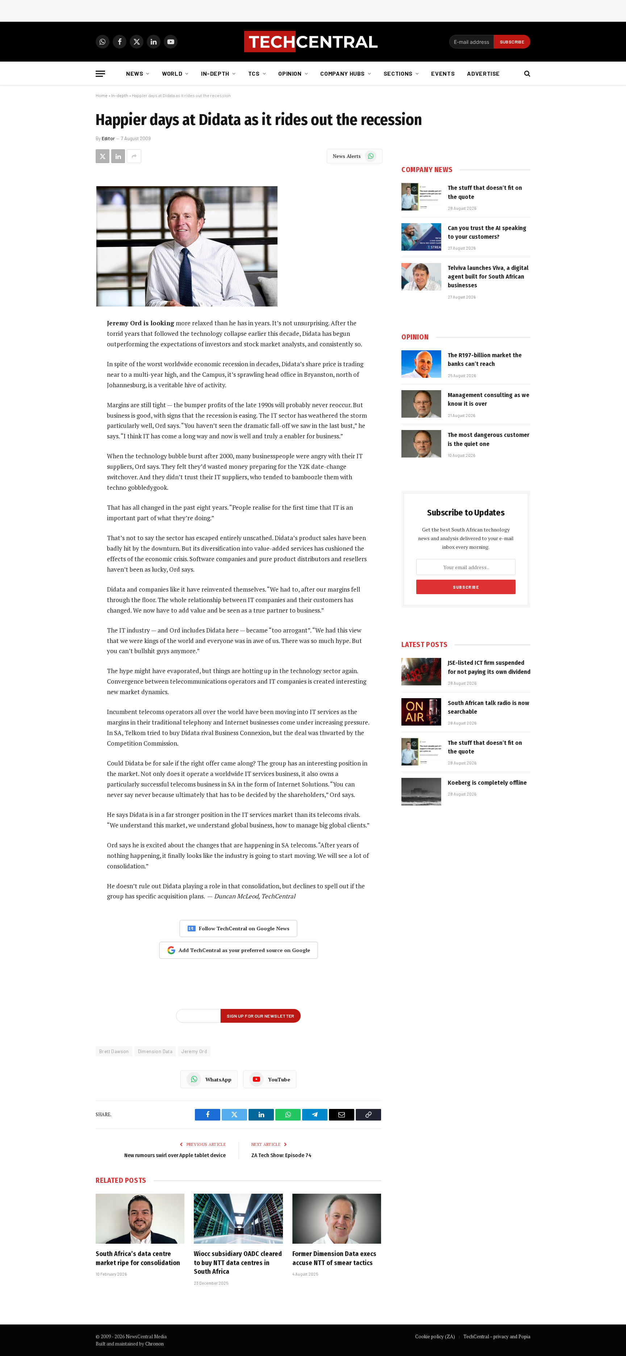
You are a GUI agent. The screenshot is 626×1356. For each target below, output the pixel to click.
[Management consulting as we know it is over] (421, 404)
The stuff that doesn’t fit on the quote (485, 192)
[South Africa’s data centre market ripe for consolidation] (140, 1219)
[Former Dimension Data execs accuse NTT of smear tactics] (336, 1219)
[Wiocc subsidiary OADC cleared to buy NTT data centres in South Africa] (238, 1219)
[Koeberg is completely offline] (421, 791)
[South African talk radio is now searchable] (421, 712)
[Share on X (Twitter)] (102, 156)
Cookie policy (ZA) (435, 1336)
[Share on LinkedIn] (118, 156)
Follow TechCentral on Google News (244, 928)
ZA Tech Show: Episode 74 (281, 1155)
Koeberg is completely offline (487, 783)
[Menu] (100, 74)
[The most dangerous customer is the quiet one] (421, 444)
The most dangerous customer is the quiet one (488, 439)
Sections (398, 73)
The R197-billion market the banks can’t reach (485, 359)
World (172, 73)
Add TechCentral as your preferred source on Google (244, 950)
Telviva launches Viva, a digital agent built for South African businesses (488, 276)
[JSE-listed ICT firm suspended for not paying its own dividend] (421, 671)
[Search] (526, 74)
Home (102, 95)
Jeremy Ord (194, 1051)
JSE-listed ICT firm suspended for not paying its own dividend (489, 667)
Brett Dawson (114, 1051)
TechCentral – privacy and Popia (496, 1336)
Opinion (289, 73)
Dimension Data (155, 1051)
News (134, 73)
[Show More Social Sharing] (134, 156)
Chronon (154, 1343)
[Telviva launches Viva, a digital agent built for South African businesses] (421, 277)
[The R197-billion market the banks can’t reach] (421, 364)
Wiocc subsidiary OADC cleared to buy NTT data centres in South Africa (238, 1263)
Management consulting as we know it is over (488, 399)
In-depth (215, 73)
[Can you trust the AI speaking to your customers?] (421, 237)
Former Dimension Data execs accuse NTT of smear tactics (334, 1258)
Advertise (483, 73)
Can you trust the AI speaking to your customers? (487, 232)
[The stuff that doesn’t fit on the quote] (421, 196)
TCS (254, 73)
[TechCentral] (313, 42)
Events (443, 73)
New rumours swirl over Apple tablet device (175, 1155)
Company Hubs (342, 73)
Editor (108, 138)
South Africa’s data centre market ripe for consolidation (138, 1258)
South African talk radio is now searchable (488, 707)
